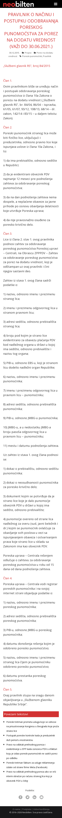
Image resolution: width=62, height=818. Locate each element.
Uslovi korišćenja (41, 809)
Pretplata (26, 809)
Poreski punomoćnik (32, 56)
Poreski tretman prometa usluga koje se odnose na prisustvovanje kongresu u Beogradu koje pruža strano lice (32, 726)
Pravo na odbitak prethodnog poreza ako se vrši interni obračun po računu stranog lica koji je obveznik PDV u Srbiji (31, 776)
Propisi (28, 52)
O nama (16, 809)
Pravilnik (47, 56)
